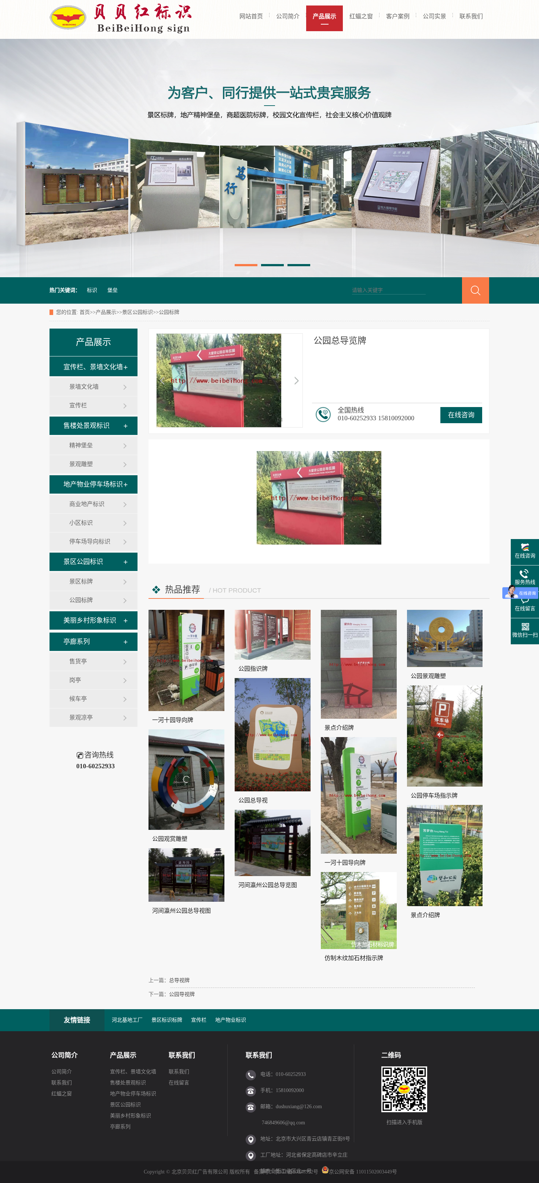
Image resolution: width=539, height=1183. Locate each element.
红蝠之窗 (361, 16)
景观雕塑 (81, 464)
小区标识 (81, 523)
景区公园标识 (137, 312)
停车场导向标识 (89, 541)
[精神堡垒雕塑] (269, 158)
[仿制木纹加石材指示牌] (359, 910)
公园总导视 (253, 800)
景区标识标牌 (166, 1020)
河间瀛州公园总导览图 (267, 885)
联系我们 (471, 16)
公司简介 (288, 16)
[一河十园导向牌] (186, 660)
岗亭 (75, 680)
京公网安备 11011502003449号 (363, 1172)
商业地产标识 (86, 504)
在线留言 (179, 1082)
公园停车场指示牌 (434, 795)
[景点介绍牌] (359, 664)
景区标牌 (81, 581)
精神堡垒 (81, 445)
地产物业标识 (230, 1020)
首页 (85, 312)
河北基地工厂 (127, 1020)
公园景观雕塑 (428, 676)
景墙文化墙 (84, 387)
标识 (92, 290)
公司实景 (434, 16)
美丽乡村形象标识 (89, 620)
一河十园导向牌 (172, 720)
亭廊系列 (76, 641)
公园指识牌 (253, 669)
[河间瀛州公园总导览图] (273, 843)
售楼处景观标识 (86, 425)
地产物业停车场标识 (93, 484)
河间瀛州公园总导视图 (181, 911)
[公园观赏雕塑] (186, 779)
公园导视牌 (182, 994)
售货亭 (78, 661)
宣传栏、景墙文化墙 (93, 367)
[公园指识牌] (273, 635)
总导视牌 (179, 980)
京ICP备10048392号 (297, 1172)
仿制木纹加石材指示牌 (353, 958)
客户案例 (398, 16)
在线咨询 (461, 415)
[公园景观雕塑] (445, 638)
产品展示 (324, 16)
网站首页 (251, 16)
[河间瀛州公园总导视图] (186, 875)
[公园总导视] (273, 734)
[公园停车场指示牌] (445, 736)
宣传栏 (78, 405)
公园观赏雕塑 (169, 839)
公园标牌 (169, 312)
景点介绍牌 (339, 728)
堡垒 (112, 290)
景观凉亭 (81, 717)
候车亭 (78, 699)
